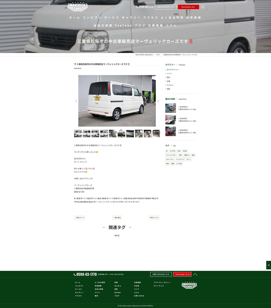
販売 (168, 77)
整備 (172, 163)
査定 (193, 155)
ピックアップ (180, 159)
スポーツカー (170, 159)
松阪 (179, 151)
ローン (189, 159)
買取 (168, 89)
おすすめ (172, 151)
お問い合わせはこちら (165, 7)
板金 (167, 163)
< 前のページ (80, 217)
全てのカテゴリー (173, 69)
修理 (168, 81)
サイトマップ (159, 286)
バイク (169, 73)
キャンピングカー (171, 155)
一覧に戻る (117, 217)
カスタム (170, 85)
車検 (180, 155)
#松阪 (117, 235)
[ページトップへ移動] (195, 274)
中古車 (185, 151)
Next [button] (158, 101)
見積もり (186, 155)
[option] (117, 100)
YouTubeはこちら (188, 7)
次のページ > (154, 217)
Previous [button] (76, 101)
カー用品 (179, 163)
